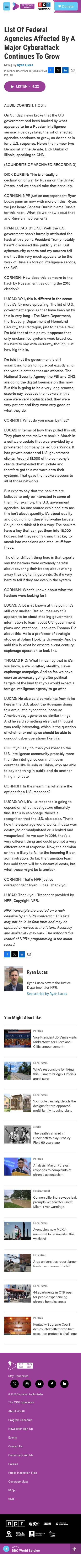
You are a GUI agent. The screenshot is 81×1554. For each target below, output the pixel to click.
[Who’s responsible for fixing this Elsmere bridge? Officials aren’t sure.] (17, 1071)
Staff (11, 1499)
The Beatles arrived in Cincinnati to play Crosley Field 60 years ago (52, 1138)
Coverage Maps (18, 1481)
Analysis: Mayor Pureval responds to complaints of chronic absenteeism (52, 1170)
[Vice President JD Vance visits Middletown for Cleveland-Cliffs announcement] (17, 1039)
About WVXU (16, 1411)
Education (39, 1255)
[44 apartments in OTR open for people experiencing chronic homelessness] (17, 1294)
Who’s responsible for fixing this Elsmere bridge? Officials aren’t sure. (54, 1074)
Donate (68, 6)
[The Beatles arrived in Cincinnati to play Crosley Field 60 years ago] (17, 1134)
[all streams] (75, 1549)
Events (12, 1437)
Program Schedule (20, 1420)
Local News (40, 1063)
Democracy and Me (20, 1455)
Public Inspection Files (22, 1472)
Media (37, 1127)
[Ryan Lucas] (13, 978)
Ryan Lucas (25, 65)
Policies (13, 1464)
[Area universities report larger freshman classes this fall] (17, 1263)
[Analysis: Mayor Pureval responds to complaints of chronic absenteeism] (17, 1167)
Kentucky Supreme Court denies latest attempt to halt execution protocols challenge (55, 1329)
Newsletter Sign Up (20, 1428)
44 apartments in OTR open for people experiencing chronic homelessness (53, 1297)
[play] (6, 1549)
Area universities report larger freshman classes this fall (55, 1263)
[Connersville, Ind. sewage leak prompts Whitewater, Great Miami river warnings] (17, 1199)
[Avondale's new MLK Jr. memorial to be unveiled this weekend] (17, 1231)
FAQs (11, 1490)
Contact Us (15, 1446)
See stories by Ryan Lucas (47, 993)
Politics (38, 1031)
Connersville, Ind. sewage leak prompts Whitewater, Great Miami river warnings (55, 1202)
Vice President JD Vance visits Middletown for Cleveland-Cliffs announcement (55, 1042)
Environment (41, 1191)
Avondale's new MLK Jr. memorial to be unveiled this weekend (54, 1234)
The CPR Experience (21, 1402)
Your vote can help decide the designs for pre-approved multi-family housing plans (54, 1106)
